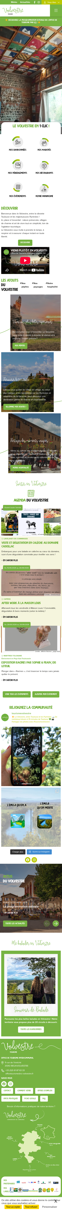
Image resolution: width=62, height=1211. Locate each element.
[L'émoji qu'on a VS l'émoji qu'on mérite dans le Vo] (31, 817)
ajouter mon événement (46, 694)
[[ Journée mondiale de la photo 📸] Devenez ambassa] (31, 756)
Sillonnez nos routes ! (16, 407)
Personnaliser (49, 1207)
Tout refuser (31, 1207)
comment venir (24, 1091)
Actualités (25, 2)
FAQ (44, 1099)
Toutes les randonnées (31, 1029)
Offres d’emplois (44, 1091)
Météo (14, 2)
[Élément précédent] (46, 923)
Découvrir (25, 242)
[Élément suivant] (56, 923)
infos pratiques (11, 1099)
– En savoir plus (10, 560)
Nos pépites (20, 346)
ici (35, 22)
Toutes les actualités (15, 923)
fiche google (30, 1099)
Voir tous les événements (16, 694)
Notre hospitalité (21, 468)
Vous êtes (51, 2)
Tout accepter (13, 1207)
